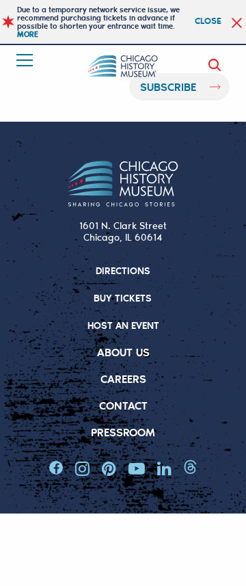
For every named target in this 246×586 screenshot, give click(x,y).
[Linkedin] (164, 468)
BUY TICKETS (123, 298)
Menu (26, 60)
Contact (123, 405)
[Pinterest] (109, 468)
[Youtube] (136, 468)
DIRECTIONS (123, 270)
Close (208, 20)
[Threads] (190, 468)
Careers (123, 378)
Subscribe (168, 86)
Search (217, 65)
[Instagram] (82, 468)
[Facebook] (56, 468)
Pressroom (123, 432)
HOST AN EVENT (123, 325)
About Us (123, 352)
